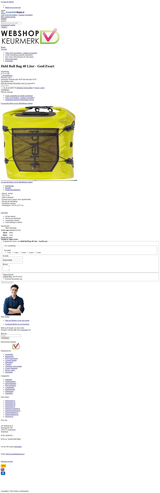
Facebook (17, 324)
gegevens (24, 330)
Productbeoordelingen (12, 190)
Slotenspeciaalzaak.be (12, 411)
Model (3, 47)
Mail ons (17, 320)
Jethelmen (8, 380)
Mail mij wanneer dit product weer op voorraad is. (18, 83)
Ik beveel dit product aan (13, 279)
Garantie (8, 364)
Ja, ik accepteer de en (24, 88)
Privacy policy (10, 370)
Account (4, 49)
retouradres (18, 447)
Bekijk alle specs (6, 237)
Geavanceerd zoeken (8, 25)
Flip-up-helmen (10, 385)
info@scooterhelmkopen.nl (15, 454)
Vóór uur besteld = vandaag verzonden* (17, 15)
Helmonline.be (10, 403)
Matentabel (9, 362)
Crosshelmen (9, 387)
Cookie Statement (11, 368)
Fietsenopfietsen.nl (11, 412)
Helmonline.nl (10, 401)
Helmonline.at (10, 407)
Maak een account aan (13, 7)
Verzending (9, 354)
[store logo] (15, 13)
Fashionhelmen (10, 381)
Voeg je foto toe (8, 274)
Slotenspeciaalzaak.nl (12, 409)
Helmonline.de (10, 405)
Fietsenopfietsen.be (11, 414)
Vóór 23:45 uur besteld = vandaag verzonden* (21, 53)
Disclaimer (9, 372)
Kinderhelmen (10, 389)
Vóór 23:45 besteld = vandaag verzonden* (20, 98)
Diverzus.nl (9, 416)
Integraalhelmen (10, 383)
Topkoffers (9, 393)
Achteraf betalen (11, 360)
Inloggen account (7, 461)
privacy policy (40, 88)
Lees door (4, 213)
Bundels (8, 188)
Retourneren (9, 356)
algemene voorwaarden (24, 88)
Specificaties (9, 186)
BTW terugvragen (11, 358)
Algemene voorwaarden (13, 366)
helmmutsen (9, 391)
